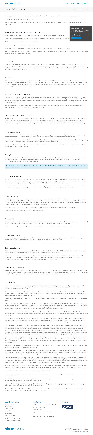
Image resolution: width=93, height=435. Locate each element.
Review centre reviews (10, 415)
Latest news (7, 417)
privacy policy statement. (76, 35)
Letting (73, 3)
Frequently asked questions (11, 410)
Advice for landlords (9, 404)
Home (75, 9)
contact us (77, 16)
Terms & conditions (83, 431)
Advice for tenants (9, 408)
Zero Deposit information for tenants (13, 420)
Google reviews (8, 413)
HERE (69, 274)
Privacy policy (76, 431)
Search (79, 3)
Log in (85, 3)
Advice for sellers (9, 406)
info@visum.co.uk (42, 409)
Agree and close (76, 38)
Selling (67, 3)
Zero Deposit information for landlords (13, 418)
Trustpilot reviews (9, 411)
